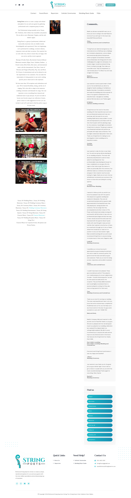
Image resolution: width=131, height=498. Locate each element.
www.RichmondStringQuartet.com (106, 466)
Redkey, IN (91, 430)
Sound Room (43, 13)
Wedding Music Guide (86, 13)
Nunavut (91, 415)
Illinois (90, 411)
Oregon (90, 396)
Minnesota (91, 420)
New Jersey (91, 401)
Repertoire (54, 13)
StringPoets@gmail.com (103, 463)
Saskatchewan (92, 406)
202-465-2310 (101, 460)
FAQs (98, 13)
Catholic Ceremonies (68, 13)
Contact (110, 5)
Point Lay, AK (92, 425)
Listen (99, 5)
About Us (57, 460)
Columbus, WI (92, 434)
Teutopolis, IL (92, 439)
